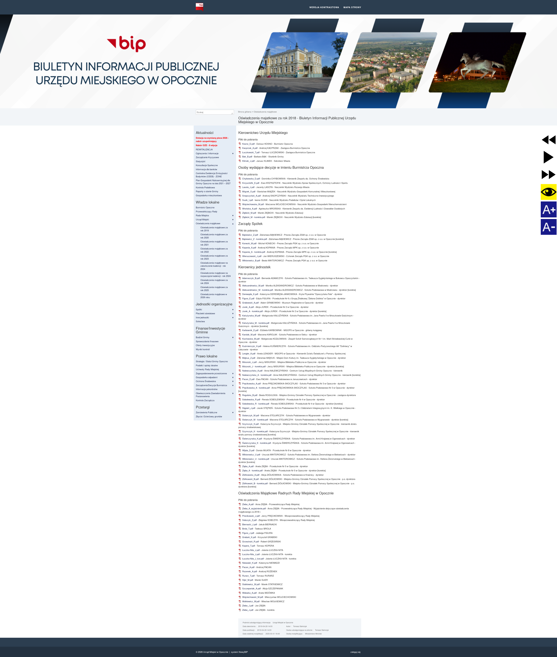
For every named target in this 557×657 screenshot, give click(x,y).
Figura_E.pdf (248, 298)
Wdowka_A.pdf (249, 592)
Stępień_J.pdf (248, 407)
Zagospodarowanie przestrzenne (211, 373)
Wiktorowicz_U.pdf (251, 454)
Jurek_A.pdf (248, 306)
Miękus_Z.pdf (248, 357)
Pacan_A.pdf (248, 567)
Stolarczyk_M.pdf (250, 415)
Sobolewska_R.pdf (251, 399)
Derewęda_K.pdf (250, 294)
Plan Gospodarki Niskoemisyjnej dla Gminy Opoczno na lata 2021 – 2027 (213, 182)
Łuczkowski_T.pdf (250, 152)
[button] (548, 139)
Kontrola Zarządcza (205, 400)
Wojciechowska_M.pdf (253, 204)
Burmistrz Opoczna (205, 207)
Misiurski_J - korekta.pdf (254, 366)
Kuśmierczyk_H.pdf (251, 346)
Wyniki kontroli (203, 349)
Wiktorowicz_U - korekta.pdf (255, 458)
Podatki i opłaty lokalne (207, 365)
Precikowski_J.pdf (251, 515)
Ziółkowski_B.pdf (250, 478)
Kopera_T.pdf (248, 545)
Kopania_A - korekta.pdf (253, 251)
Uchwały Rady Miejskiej (207, 369)
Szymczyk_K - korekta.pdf (255, 431)
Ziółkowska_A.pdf (250, 474)
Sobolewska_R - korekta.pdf (255, 403)
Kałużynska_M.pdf (251, 315)
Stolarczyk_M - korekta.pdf (255, 419)
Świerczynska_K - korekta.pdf (256, 442)
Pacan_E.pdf (248, 379)
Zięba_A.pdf (248, 466)
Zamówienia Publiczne (206, 412)
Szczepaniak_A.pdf (251, 588)
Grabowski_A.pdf (250, 302)
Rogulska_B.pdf (249, 395)
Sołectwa (200, 321)
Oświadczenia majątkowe (265, 111)
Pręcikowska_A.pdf (251, 383)
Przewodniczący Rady (206, 211)
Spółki (199, 309)
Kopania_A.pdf (249, 247)
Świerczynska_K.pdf (252, 438)
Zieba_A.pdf (248, 504)
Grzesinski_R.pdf (250, 541)
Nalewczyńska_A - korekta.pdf (256, 374)
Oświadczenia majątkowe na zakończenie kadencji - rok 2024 (214, 265)
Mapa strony (352, 7)
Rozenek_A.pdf (249, 571)
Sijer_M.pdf (247, 579)
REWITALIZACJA (204, 149)
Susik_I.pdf (247, 199)
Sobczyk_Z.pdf (249, 519)
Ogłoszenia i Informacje (207, 153)
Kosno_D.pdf (248, 143)
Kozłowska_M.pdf (250, 338)
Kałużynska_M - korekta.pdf (255, 322)
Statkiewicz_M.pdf (251, 584)
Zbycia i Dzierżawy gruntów (209, 416)
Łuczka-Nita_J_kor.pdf (253, 558)
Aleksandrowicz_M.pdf (253, 285)
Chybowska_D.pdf (251, 178)
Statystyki (200, 161)
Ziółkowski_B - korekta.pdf (255, 483)
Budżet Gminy (202, 337)
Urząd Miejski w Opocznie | (217, 651)
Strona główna (245, 111)
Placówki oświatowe (205, 313)
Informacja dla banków (206, 169)
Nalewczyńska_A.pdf (252, 370)
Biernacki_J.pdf (249, 524)
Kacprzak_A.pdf (249, 147)
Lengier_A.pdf (248, 353)
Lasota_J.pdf (248, 187)
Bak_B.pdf (247, 156)
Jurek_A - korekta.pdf (252, 311)
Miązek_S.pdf (248, 191)
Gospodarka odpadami (206, 377)
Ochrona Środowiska (206, 381)
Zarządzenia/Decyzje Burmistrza (211, 385)
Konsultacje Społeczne (207, 165)
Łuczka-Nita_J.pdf (251, 549)
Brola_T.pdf (247, 528)
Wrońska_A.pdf (249, 208)
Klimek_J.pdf (248, 160)
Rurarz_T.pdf (248, 575)
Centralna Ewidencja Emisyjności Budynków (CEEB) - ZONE (211, 175)
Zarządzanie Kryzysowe (207, 157)
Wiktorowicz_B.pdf (251, 260)
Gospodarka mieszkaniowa (209, 195)
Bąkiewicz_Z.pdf (250, 234)
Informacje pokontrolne (206, 389)
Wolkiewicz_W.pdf (250, 601)
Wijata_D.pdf (248, 450)
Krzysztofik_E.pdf (250, 182)
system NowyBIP (239, 651)
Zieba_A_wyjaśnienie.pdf (254, 508)
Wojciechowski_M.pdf (252, 596)
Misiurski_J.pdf (249, 362)
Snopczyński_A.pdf (251, 195)
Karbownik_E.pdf (250, 330)
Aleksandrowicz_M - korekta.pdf (257, 289)
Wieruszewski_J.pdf (251, 256)
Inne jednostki (202, 317)
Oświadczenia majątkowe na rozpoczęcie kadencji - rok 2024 (215, 274)
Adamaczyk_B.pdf (251, 278)
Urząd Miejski (202, 219)
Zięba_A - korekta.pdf (252, 470)
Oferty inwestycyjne (205, 345)
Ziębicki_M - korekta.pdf (253, 217)
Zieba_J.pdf (247, 605)
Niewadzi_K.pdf (249, 562)
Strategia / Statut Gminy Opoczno (212, 361)
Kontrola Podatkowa (205, 187)
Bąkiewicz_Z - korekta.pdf (254, 238)
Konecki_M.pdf (249, 243)
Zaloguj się (355, 651)
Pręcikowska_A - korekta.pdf (256, 387)
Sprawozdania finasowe (207, 341)
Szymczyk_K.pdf (250, 423)
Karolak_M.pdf (249, 334)
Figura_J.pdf (248, 532)
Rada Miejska (202, 215)
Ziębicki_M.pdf (249, 212)
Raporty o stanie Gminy (207, 191)
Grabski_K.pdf (249, 537)
